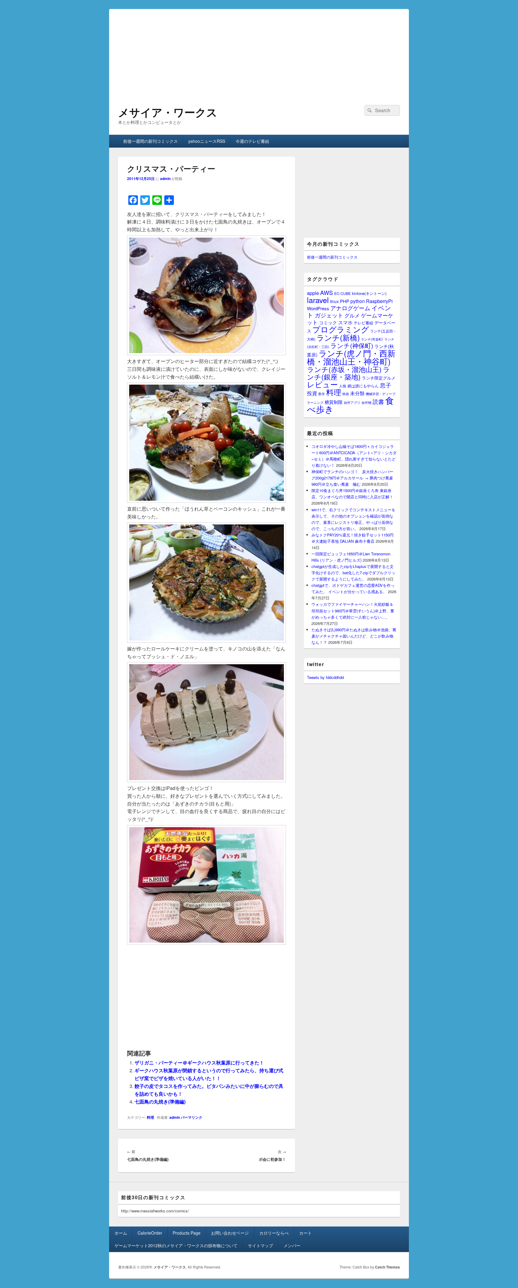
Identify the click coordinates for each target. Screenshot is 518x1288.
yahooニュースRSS (206, 141)
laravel (318, 299)
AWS (326, 292)
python (357, 301)
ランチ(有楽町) (372, 339)
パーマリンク (191, 1117)
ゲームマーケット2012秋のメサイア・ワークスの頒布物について (176, 1245)
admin (165, 178)
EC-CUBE (342, 293)
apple (313, 292)
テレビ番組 (363, 323)
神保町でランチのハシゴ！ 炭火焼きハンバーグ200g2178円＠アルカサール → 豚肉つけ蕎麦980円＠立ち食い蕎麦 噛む (352, 478)
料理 (150, 1117)
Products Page (187, 1233)
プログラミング (340, 329)
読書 (378, 401)
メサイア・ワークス (167, 112)
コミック (328, 322)
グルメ (352, 315)
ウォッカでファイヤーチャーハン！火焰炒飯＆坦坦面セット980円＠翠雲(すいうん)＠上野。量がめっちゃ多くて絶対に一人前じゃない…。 (352, 610)
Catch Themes (387, 1267)
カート (305, 1233)
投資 (312, 393)
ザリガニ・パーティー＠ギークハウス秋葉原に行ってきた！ (199, 1062)
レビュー (322, 384)
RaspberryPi (379, 301)
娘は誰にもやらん (363, 386)
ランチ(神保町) (351, 345)
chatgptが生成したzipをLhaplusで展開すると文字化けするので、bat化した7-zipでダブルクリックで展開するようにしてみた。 (353, 572)
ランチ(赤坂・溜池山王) (344, 369)
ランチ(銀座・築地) (348, 373)
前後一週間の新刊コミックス (150, 141)
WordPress (318, 308)
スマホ (345, 322)
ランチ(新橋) (338, 337)
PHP (344, 301)
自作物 (366, 402)
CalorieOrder (150, 1233)
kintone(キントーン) (369, 293)
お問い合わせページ (230, 1233)
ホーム (121, 1233)
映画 (345, 393)
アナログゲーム (350, 308)
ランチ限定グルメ (378, 378)
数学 (321, 393)
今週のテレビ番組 (252, 141)
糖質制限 (334, 402)
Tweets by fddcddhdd (325, 677)
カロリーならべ (274, 1233)
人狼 (342, 385)
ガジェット (329, 315)
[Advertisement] (259, 51)
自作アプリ (352, 402)
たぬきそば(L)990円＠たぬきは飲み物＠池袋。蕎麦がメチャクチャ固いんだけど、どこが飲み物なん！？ (353, 636)
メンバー (292, 1245)
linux (334, 301)
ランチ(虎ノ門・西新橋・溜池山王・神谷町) (351, 357)
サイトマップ (260, 1245)
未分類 (357, 393)
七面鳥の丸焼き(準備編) (160, 1101)
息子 (385, 385)
